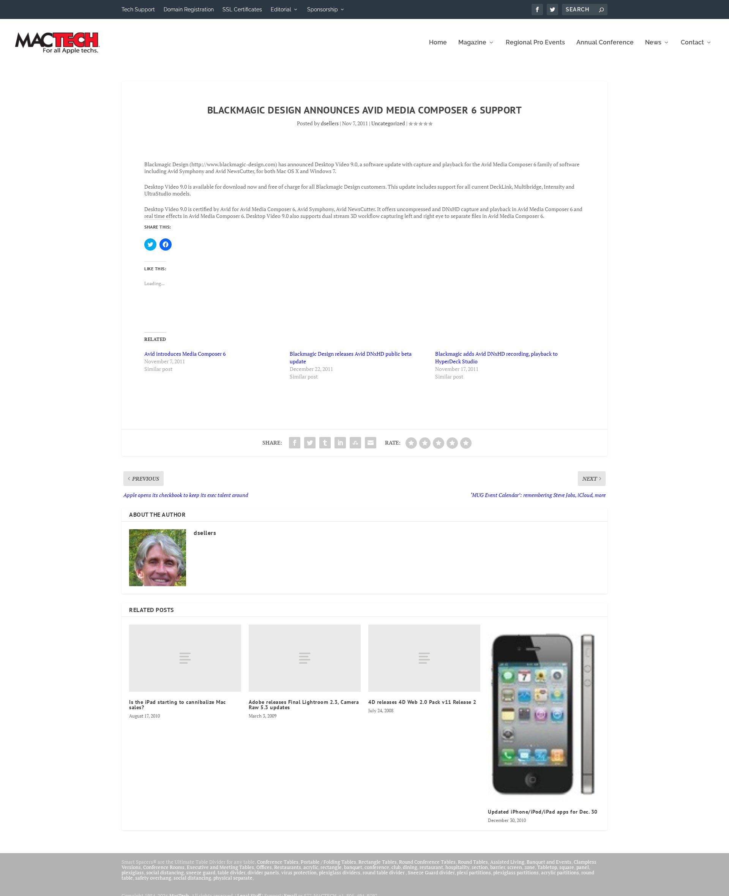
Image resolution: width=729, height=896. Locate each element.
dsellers (330, 123)
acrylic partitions (560, 872)
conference (376, 867)
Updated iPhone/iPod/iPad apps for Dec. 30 (543, 811)
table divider (231, 872)
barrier (497, 867)
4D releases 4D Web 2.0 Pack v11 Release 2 (422, 702)
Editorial (281, 9)
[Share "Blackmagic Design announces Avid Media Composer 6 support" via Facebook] (294, 442)
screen (514, 867)
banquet (353, 867)
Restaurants (287, 867)
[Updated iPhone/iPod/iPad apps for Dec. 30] (544, 713)
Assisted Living (507, 861)
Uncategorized (388, 123)
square (566, 867)
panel (582, 867)
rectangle (331, 867)
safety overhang (153, 877)
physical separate (232, 877)
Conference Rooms (164, 867)
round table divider (384, 872)
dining (410, 867)
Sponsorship (322, 9)
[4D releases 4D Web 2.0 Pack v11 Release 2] (424, 658)
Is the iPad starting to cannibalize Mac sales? (177, 705)
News (653, 42)
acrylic (310, 867)
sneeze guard (200, 872)
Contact (692, 42)
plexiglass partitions (516, 872)
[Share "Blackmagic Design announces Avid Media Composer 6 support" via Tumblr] (325, 442)
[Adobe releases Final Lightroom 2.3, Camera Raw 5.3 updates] (305, 658)
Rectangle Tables (377, 861)
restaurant (431, 867)
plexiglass (133, 872)
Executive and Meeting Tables (220, 867)
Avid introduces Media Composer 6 (185, 353)
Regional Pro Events (535, 42)
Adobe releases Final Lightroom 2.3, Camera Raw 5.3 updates (304, 705)
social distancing (165, 872)
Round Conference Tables (427, 861)
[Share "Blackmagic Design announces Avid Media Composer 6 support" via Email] (370, 442)
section (480, 867)
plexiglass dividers (339, 872)
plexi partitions (474, 872)
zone (529, 867)
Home (438, 42)
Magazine (472, 42)
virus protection (299, 872)
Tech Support (138, 9)
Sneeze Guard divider (431, 872)
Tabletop (547, 867)
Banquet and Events (549, 861)
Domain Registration (189, 9)
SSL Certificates (242, 9)
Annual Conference (605, 42)
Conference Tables (277, 861)
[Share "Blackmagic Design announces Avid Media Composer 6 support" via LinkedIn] (340, 442)
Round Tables (473, 861)
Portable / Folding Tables (328, 861)
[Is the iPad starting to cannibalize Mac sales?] (185, 658)
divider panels (263, 872)
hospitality (457, 867)
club (396, 867)
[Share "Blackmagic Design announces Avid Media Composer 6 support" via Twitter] (309, 442)
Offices (264, 867)
